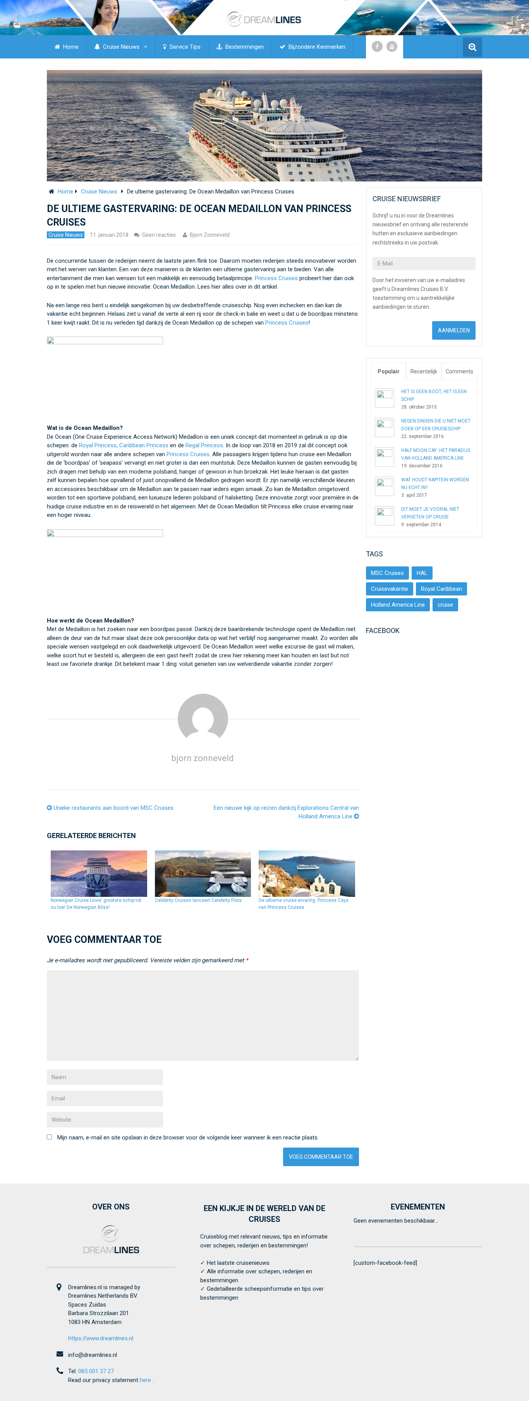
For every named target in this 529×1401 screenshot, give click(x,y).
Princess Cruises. (189, 454)
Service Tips (184, 46)
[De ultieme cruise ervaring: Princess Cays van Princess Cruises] (307, 873)
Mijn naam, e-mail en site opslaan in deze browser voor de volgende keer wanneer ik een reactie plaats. (188, 1137)
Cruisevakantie (389, 588)
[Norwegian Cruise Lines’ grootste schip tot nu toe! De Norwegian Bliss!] (99, 873)
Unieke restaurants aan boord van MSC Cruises (112, 807)
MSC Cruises (387, 573)
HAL (422, 573)
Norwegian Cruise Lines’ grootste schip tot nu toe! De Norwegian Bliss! (96, 904)
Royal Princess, (98, 445)
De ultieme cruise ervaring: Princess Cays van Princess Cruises (304, 904)
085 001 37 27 (96, 1371)
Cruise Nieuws (120, 46)
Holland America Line (398, 604)
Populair (389, 371)
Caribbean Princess (144, 445)
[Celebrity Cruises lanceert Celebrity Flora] (203, 873)
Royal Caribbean (441, 588)
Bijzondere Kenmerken (316, 46)
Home (70, 46)
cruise (445, 604)
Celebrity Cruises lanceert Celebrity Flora (198, 900)
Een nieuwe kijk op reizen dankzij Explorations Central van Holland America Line (286, 812)
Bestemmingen (244, 46)
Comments (459, 371)
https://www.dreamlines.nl (100, 1338)
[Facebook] (377, 46)
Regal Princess (204, 445)
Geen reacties (159, 235)
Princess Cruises (276, 278)
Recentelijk (423, 371)
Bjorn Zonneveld (210, 235)
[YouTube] (391, 46)
